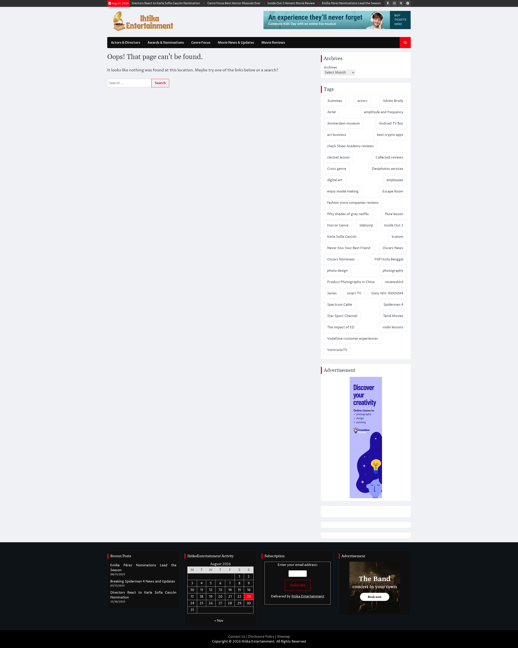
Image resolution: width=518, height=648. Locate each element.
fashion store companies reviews (353, 203)
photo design (337, 271)
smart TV (354, 293)
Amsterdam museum (343, 123)
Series (332, 293)
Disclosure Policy (261, 636)
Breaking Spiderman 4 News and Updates (142, 581)
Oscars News (393, 248)
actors (362, 101)
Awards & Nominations (166, 42)
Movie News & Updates (236, 42)
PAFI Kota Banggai (389, 259)
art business (336, 135)
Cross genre (336, 169)
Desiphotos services (387, 169)
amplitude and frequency (383, 112)
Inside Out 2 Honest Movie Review (274, 3)
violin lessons (393, 327)
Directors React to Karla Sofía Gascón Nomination (149, 3)
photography (393, 271)
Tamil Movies (393, 316)
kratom (397, 237)
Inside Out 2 (393, 225)
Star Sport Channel (342, 316)
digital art (334, 180)
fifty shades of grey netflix (348, 214)
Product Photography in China (351, 282)
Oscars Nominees (341, 259)
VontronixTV (337, 350)
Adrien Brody (393, 101)
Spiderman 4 (393, 304)
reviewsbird (394, 282)
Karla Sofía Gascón (342, 237)
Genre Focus (200, 42)
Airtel (331, 112)
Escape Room (392, 191)
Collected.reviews (389, 157)
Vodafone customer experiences (352, 338)
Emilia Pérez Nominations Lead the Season (334, 3)
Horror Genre (337, 225)
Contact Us (236, 636)
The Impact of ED (341, 327)
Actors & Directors (125, 42)
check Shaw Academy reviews (350, 146)
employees (394, 180)
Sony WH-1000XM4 (387, 293)
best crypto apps (390, 135)
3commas (334, 101)
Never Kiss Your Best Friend (348, 248)
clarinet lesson (338, 157)
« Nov (218, 620)
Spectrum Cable (339, 304)
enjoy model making (343, 191)
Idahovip (366, 225)
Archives (330, 67)
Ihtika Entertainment (307, 596)
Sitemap (283, 636)
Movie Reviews (273, 42)
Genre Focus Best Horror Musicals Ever (217, 3)
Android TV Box (391, 123)
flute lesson (394, 214)
